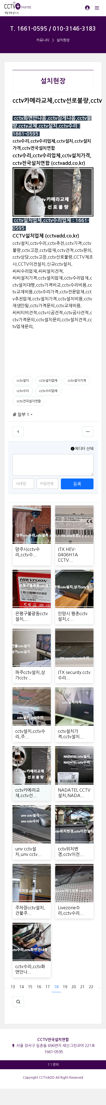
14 (21, 987)
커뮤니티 (42, 40)
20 (73, 987)
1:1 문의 (53, 1064)
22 (91, 987)
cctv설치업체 (48, 380)
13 (13, 987)
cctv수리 (23, 391)
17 (47, 987)
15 (30, 987)
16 (39, 987)
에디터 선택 (84, 449)
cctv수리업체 (48, 391)
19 (65, 987)
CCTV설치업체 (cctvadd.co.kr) (46, 235)
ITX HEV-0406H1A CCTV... (68, 554)
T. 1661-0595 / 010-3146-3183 (53, 28)
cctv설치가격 (77, 380)
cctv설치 (23, 380)
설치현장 (63, 40)
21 (82, 987)
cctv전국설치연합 (29, 401)
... (4, 987)
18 (56, 987)
